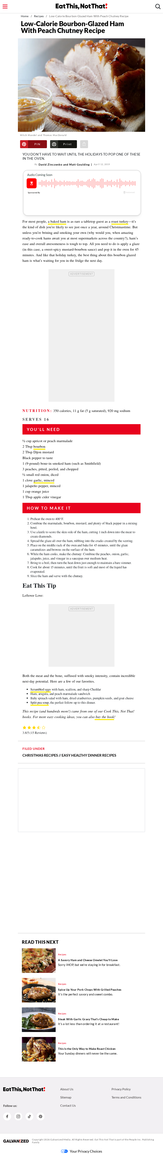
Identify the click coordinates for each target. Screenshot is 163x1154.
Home (25, 16)
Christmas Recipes (40, 755)
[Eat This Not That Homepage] (81, 6)
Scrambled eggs (40, 689)
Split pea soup (39, 702)
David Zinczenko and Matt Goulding (64, 164)
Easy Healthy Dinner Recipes (89, 755)
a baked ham (57, 221)
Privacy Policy (121, 1089)
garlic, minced (44, 480)
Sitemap (65, 1097)
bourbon (39, 446)
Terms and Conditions (126, 1097)
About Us (66, 1089)
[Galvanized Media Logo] (16, 1141)
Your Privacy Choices (86, 1151)
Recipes (39, 16)
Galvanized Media (60, 1139)
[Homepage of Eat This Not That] (24, 1089)
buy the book (104, 716)
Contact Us (68, 1105)
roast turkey (119, 221)
